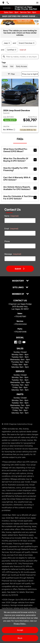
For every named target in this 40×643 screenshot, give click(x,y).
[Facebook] (16, 342)
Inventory (18, 281)
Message (12, 254)
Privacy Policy (20, 623)
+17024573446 (20, 332)
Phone (7, 241)
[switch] (37, 2)
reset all (23, 50)
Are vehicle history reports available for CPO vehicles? (17, 188)
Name (11, 216)
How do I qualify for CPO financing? (15, 169)
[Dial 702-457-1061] (8, 2)
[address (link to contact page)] (3, 2)
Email (11, 228)
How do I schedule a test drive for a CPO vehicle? (18, 197)
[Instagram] (20, 342)
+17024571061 (20, 316)
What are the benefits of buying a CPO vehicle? (15, 159)
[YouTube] (24, 342)
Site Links (18, 287)
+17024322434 (20, 324)
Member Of (18, 294)
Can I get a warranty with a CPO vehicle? (16, 178)
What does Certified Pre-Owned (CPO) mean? (15, 150)
